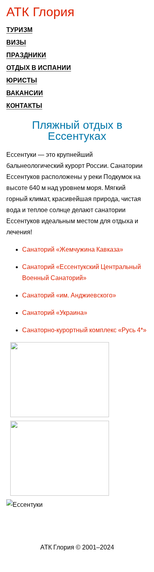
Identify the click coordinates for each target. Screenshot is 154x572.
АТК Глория (40, 11)
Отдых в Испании (38, 67)
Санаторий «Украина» (54, 312)
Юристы (21, 80)
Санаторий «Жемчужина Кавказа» (72, 249)
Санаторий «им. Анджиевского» (69, 295)
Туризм (19, 29)
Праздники (26, 55)
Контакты (24, 105)
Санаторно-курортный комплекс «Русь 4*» (84, 330)
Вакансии (24, 93)
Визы (16, 42)
